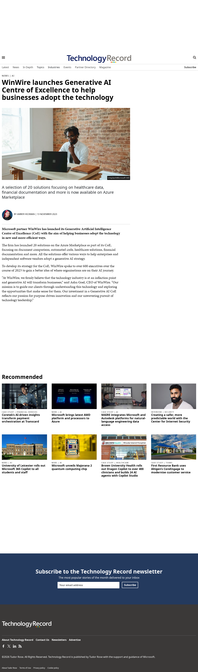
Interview (156, 412)
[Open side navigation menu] (3, 57)
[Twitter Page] (9, 646)
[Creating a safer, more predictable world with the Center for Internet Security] (173, 396)
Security (169, 412)
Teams (169, 463)
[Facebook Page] (3, 646)
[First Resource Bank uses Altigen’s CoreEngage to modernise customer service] (173, 446)
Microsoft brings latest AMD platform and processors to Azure (71, 418)
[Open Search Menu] (194, 57)
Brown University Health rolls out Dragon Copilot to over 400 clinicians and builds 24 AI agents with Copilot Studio (122, 470)
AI (13, 75)
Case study (8, 412)
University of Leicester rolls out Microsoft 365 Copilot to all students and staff (23, 469)
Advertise (75, 640)
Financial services (27, 412)
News (5, 75)
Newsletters (59, 640)
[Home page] (99, 58)
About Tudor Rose (9, 668)
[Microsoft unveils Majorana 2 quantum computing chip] (74, 446)
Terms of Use (25, 668)
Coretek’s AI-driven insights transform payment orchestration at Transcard (21, 418)
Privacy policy (39, 668)
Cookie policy (53, 668)
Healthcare (122, 463)
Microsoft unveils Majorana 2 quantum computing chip (72, 467)
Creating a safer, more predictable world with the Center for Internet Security (170, 418)
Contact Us (42, 640)
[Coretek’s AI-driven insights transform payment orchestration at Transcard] (24, 396)
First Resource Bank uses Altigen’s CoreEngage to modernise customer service (171, 469)
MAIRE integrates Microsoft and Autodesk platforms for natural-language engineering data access (123, 420)
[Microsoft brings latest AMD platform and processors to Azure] (74, 396)
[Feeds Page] (20, 646)
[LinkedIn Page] (14, 646)
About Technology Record (17, 640)
